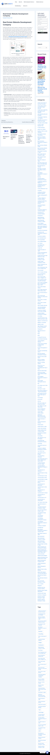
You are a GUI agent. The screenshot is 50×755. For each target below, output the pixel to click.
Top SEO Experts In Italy (42, 477)
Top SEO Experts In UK (42, 497)
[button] (34, 2)
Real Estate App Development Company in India (18, 36)
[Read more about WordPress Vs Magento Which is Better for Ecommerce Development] (21, 131)
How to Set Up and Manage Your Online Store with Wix (42, 296)
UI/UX (39, 730)
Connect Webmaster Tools (42, 188)
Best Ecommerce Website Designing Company (42, 621)
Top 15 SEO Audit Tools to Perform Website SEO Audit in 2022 (42, 460)
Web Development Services (29, 1)
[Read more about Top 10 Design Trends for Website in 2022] (14, 131)
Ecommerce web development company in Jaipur (42, 233)
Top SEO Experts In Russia (42, 492)
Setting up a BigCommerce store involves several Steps (42, 416)
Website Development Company (41, 738)
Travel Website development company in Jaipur (42, 522)
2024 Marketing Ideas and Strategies (41, 614)
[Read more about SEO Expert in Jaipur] (6, 132)
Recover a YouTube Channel (41, 683)
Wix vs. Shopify (40, 583)
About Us (20, 1)
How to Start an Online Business (41, 672)
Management (40, 328)
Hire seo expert (40, 270)
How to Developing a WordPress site (41, 656)
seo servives (40, 399)
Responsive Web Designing (41, 686)
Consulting (40, 633)
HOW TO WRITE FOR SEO (42, 305)
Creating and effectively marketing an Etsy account (42, 202)
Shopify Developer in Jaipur (41, 699)
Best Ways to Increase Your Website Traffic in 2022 (42, 169)
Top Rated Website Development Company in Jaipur (42, 467)
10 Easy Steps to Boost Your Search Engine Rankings (42, 107)
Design (39, 207)
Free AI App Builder (41, 239)
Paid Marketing (18, 5)
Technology (40, 443)
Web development (41, 536)
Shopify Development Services (41, 702)
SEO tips (39, 401)
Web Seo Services (39, 1)
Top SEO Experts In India (42, 475)
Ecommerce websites (42, 236)
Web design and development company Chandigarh (42, 734)
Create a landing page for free (42, 637)
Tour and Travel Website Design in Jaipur (42, 725)
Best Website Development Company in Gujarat (42, 174)
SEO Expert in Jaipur (41, 388)
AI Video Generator (41, 127)
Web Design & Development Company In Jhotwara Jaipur (42, 530)
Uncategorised (40, 527)
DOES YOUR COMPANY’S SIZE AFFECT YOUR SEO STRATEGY (42, 227)
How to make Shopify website (41, 662)
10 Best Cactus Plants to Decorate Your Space (42, 611)
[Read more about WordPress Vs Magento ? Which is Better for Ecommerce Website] (29, 131)
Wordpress (40, 585)
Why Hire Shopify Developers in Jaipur (41, 744)
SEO (38, 383)
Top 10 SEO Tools (41, 451)
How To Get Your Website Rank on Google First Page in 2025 (42, 283)
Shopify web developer (42, 428)
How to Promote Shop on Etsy (42, 665)
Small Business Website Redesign (42, 707)
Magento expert (41, 324)
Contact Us (25, 5)
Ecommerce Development (42, 230)
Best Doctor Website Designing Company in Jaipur (42, 138)
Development (40, 215)
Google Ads (40, 247)
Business (39, 176)
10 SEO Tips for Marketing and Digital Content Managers (42, 111)
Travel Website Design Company (41, 728)
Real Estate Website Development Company (42, 675)
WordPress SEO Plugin (42, 593)
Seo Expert (40, 387)
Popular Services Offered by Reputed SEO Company (42, 344)
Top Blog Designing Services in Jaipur (41, 715)
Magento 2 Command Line (42, 320)
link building (40, 316)
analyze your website (42, 129)
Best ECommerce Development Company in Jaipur (42, 142)
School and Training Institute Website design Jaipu (42, 689)
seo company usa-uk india (42, 385)
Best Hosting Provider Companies (41, 624)
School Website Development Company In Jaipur (42, 377)
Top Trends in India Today (42, 502)
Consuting (39, 190)
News (39, 333)
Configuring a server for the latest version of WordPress (42, 185)
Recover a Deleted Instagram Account (41, 679)
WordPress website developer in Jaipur (41, 747)
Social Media (40, 435)
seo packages (40, 397)
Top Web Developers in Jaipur (42, 722)
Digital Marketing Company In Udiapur (41, 648)
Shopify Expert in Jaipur (42, 426)
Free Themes (40, 243)
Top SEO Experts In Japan (42, 479)
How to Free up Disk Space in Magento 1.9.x (42, 659)
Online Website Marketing (42, 338)
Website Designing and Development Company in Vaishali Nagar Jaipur (42, 551)
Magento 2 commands (42, 322)
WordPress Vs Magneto (42, 594)
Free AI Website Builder (42, 241)
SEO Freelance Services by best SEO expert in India (42, 394)
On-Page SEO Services (42, 337)
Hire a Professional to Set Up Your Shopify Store (42, 653)
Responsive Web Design (42, 370)
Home (16, 1)
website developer (41, 553)
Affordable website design (42, 122)
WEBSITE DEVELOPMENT (42, 555)
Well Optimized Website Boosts (42, 741)
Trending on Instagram (42, 525)
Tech (39, 709)
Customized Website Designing (41, 640)
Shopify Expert (40, 424)
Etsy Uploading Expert (42, 237)
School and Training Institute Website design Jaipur (42, 373)
